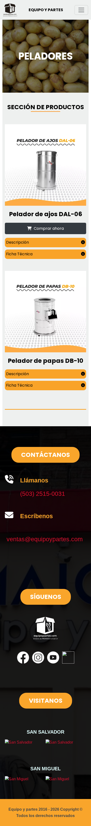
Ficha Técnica (19, 254)
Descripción (17, 242)
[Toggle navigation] (81, 10)
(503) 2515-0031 (42, 493)
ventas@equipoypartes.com (45, 539)
